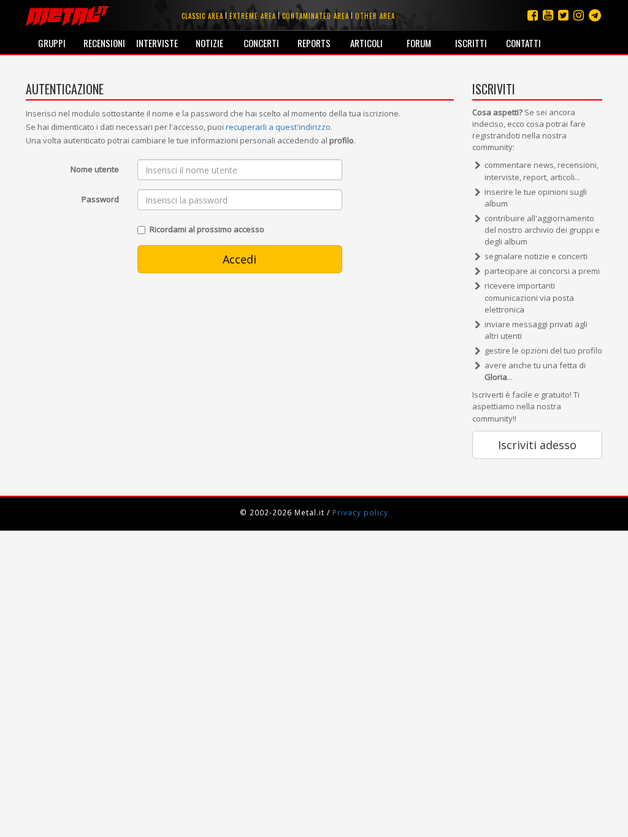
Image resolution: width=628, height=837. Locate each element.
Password (100, 199)
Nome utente (95, 169)
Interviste (157, 43)
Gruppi (52, 43)
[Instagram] (595, 15)
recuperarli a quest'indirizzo (278, 126)
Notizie (209, 43)
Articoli (366, 43)
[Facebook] (532, 15)
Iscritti (471, 43)
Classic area (202, 16)
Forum (419, 43)
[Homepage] (67, 15)
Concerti (261, 43)
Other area (375, 16)
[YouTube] (548, 15)
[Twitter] (563, 15)
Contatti (523, 43)
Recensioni (104, 43)
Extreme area (252, 16)
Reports (314, 43)
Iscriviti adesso (537, 444)
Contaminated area (315, 16)
